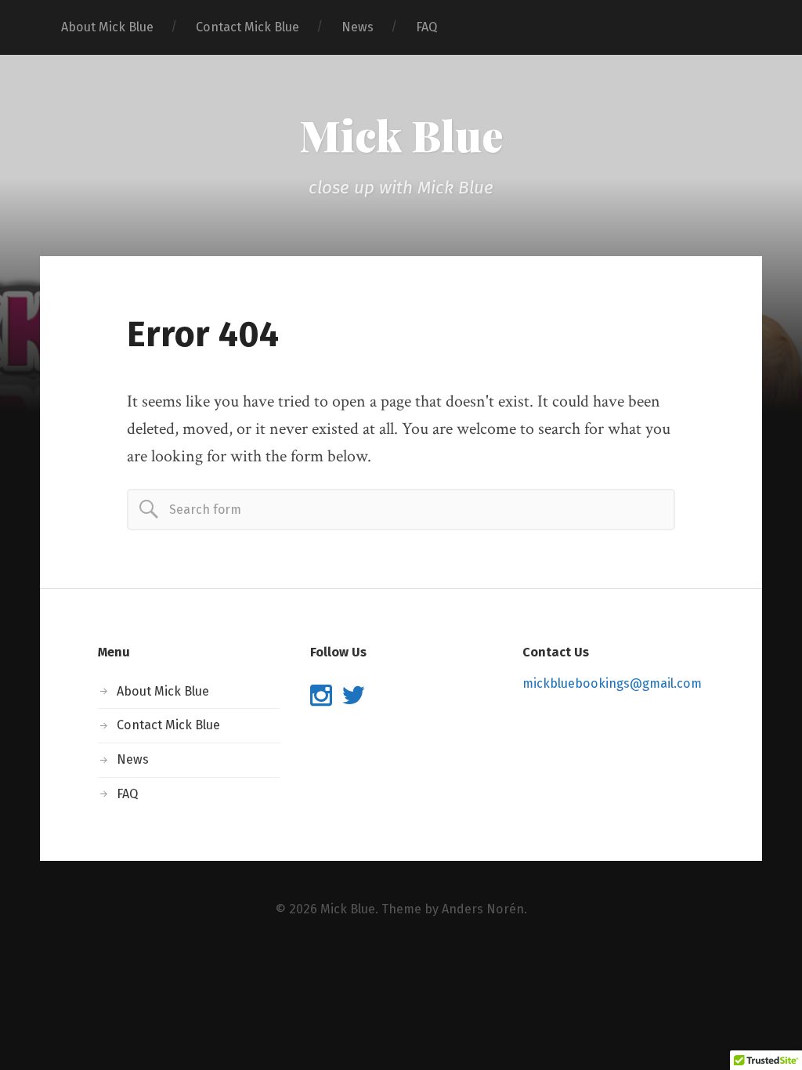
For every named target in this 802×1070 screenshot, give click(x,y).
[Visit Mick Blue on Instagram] (321, 699)
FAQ (426, 27)
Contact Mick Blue (247, 27)
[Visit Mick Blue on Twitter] (353, 699)
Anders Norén (483, 909)
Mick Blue (401, 135)
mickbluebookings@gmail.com (612, 683)
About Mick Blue (107, 27)
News (357, 27)
